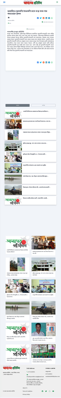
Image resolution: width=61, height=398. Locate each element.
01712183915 (31, 372)
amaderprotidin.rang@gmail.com (35, 377)
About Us (25, 388)
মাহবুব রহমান (48, 371)
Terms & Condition (27, 391)
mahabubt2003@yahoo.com (53, 376)
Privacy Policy (26, 394)
